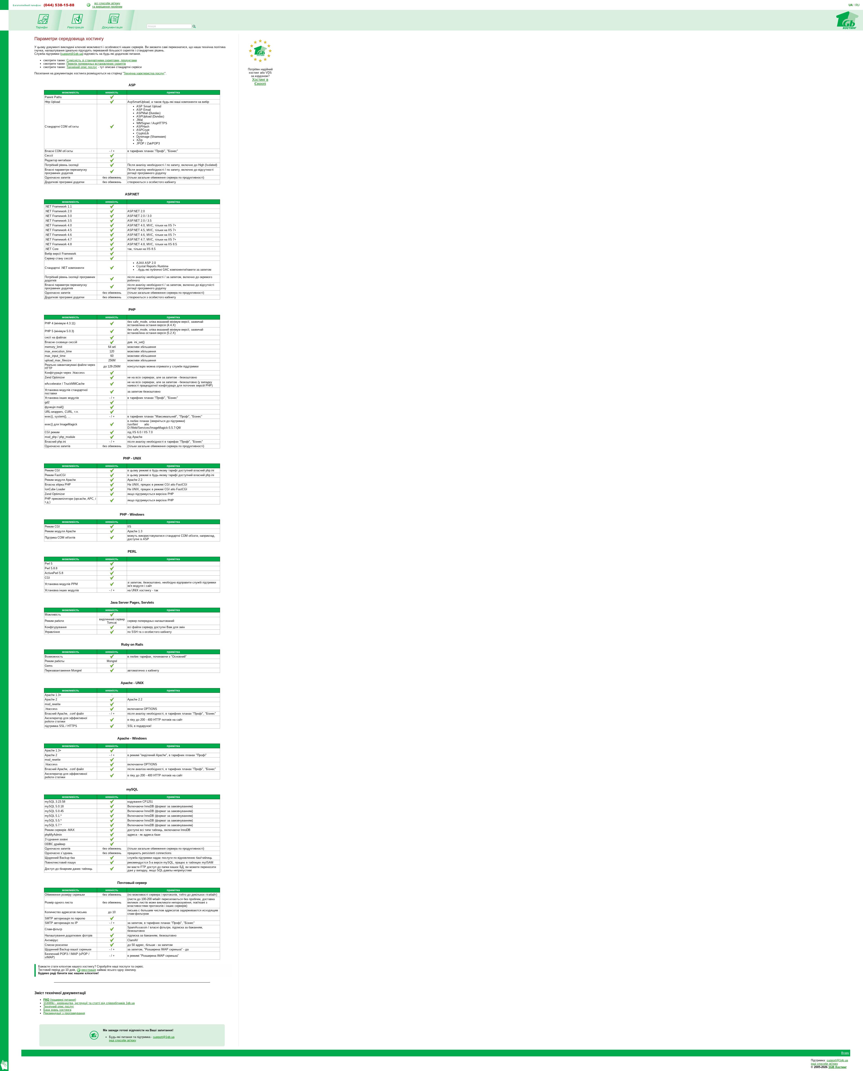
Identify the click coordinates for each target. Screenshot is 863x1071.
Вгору (845, 1053)
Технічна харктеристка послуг (144, 73)
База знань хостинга (57, 1009)
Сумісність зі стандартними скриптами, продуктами (102, 60)
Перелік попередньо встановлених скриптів (96, 63)
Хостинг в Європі (260, 82)
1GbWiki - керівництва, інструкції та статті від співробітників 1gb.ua (89, 1003)
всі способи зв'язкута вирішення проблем (107, 5)
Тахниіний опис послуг (82, 67)
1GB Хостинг (837, 1067)
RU (857, 5)
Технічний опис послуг (58, 1006)
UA (851, 5)
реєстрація (88, 970)
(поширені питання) (59, 999)
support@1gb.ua (71, 53)
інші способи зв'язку (122, 1040)
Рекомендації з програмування (64, 1013)
